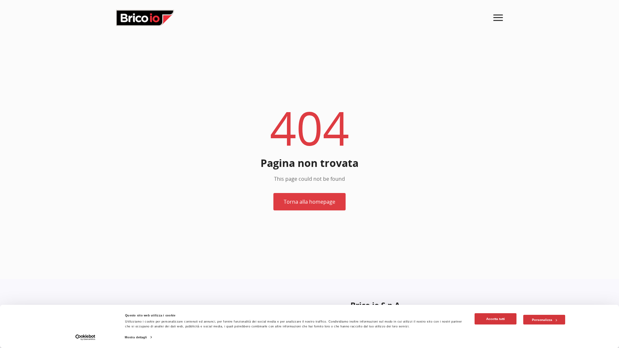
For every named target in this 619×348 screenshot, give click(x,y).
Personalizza (542, 320)
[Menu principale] (498, 18)
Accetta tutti (495, 319)
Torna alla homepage (309, 201)
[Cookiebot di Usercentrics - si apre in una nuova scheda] (85, 337)
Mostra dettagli (136, 337)
